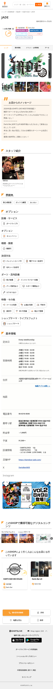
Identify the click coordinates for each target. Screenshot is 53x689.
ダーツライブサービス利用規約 (26, 649)
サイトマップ (26, 677)
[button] (51, 538)
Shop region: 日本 (37, 631)
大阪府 (18, 12)
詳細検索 (11, 12)
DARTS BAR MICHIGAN (12, 579)
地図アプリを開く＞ (42, 386)
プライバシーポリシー (26, 663)
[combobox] (24, 4)
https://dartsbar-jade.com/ (30, 460)
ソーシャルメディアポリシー (26, 656)
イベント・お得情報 (32, 48)
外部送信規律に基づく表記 (26, 670)
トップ (4, 12)
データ (47, 48)
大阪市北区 (26, 12)
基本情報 (17, 48)
